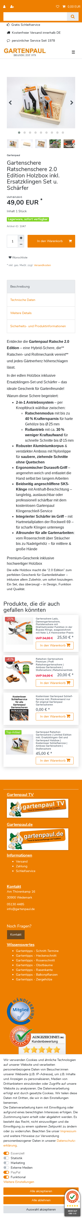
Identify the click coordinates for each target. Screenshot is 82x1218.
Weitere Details (21, 313)
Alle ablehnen (41, 1200)
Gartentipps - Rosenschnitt (35, 960)
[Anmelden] (5, 7)
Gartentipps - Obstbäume (34, 965)
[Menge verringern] (21, 244)
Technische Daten (22, 300)
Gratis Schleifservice (25, 25)
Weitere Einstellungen (18, 1182)
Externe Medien (22, 1168)
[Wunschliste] (57, 7)
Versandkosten (42, 265)
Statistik (16, 1158)
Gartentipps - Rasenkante (34, 970)
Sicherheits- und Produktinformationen (38, 326)
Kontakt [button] (15, 934)
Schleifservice (25, 871)
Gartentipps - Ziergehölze (34, 979)
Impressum (68, 1131)
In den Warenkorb (50, 241)
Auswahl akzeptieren (41, 1209)
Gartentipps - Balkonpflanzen (37, 974)
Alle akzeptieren (41, 1191)
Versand (22, 861)
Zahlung (21, 866)
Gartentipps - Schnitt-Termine (37, 951)
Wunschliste (19, 257)
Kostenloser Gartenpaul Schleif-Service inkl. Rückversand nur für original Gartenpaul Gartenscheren (54, 700)
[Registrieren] (12, 7)
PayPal (15, 1172)
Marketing (18, 1163)
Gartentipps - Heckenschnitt (36, 955)
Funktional (18, 1177)
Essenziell (17, 1153)
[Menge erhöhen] (21, 238)
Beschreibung (20, 286)
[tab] (41, 286)
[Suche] (73, 16)
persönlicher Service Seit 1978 (33, 40)
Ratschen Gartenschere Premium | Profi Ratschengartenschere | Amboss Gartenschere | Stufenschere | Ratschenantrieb (54, 665)
